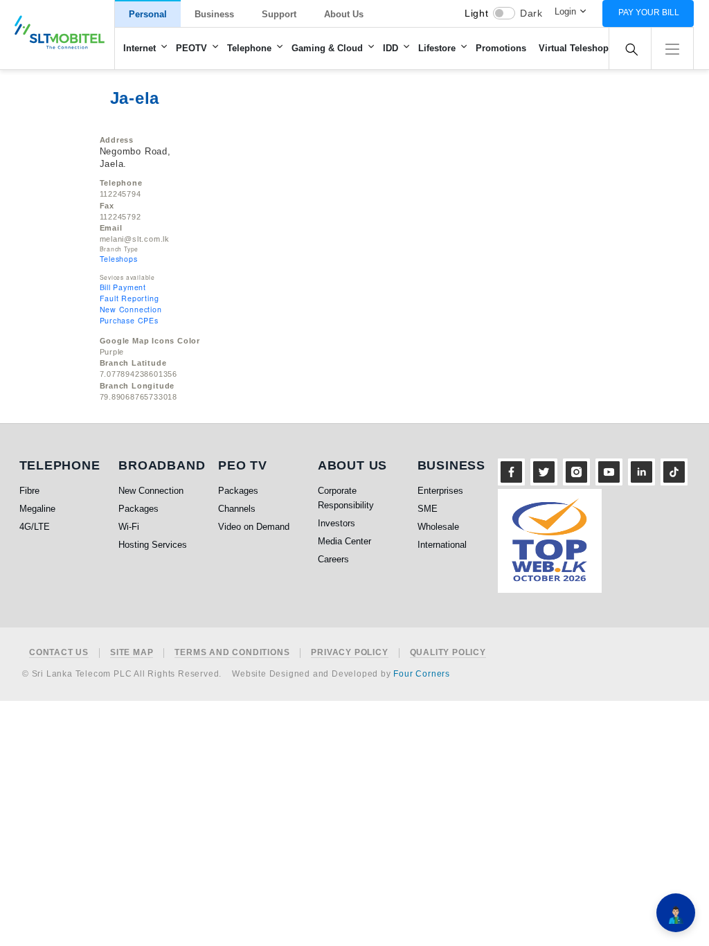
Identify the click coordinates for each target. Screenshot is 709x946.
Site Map (131, 652)
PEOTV (191, 48)
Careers (333, 559)
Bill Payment (123, 287)
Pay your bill (648, 12)
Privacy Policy (349, 652)
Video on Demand (253, 526)
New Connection (131, 309)
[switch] (504, 13)
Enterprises (440, 490)
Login (565, 11)
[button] (672, 47)
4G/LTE (34, 526)
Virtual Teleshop (574, 48)
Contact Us (59, 652)
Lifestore (437, 48)
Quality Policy (448, 652)
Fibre (29, 490)
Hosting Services (152, 544)
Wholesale (438, 526)
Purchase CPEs (129, 320)
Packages (138, 508)
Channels (236, 508)
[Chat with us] (675, 912)
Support (279, 14)
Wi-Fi (128, 526)
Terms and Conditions (231, 652)
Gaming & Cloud (327, 48)
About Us (344, 14)
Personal (148, 14)
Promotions (501, 48)
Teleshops (119, 258)
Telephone (249, 48)
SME (428, 508)
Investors (336, 523)
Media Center (344, 541)
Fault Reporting (129, 298)
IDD (390, 48)
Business (214, 14)
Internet (139, 48)
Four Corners (421, 674)
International (442, 544)
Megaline (37, 508)
